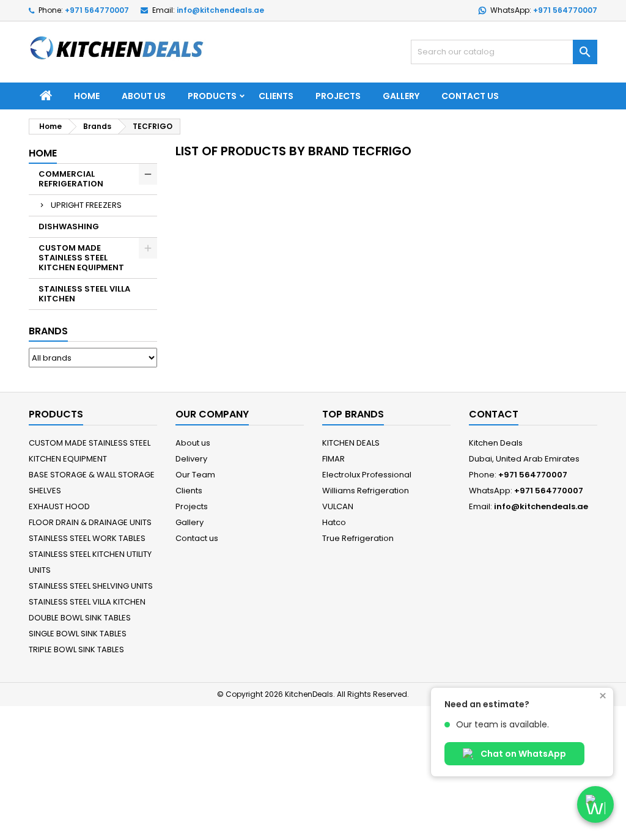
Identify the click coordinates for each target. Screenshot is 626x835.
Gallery (401, 96)
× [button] (602, 696)
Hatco (334, 522)
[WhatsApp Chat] (595, 804)
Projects (338, 96)
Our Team (195, 474)
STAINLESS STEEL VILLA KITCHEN (84, 293)
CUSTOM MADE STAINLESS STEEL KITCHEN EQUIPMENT (81, 257)
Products (212, 96)
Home (87, 96)
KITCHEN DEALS (351, 443)
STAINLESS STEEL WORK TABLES (87, 538)
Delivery (191, 459)
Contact (493, 414)
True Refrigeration (358, 538)
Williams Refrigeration (365, 490)
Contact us (470, 96)
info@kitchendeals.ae (220, 10)
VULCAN (337, 506)
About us (144, 96)
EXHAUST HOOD (59, 506)
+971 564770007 (97, 10)
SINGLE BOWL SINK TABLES (78, 633)
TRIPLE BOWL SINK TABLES (76, 649)
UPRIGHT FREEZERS (86, 205)
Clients (276, 96)
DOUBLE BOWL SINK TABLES (80, 617)
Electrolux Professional (366, 474)
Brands (48, 331)
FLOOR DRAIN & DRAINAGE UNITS (90, 522)
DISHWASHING (69, 226)
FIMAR (333, 459)
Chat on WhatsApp (522, 754)
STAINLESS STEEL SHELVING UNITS (91, 586)
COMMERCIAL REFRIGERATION (71, 178)
